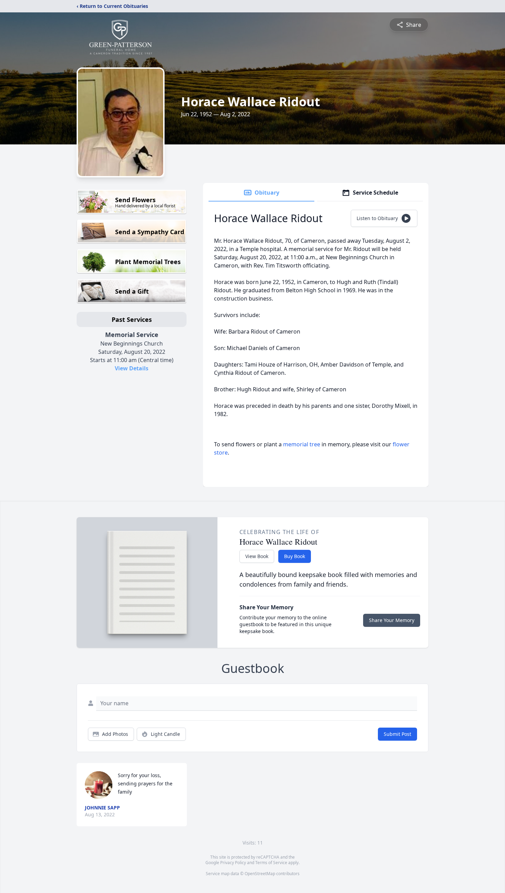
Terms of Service (271, 862)
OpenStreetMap (260, 873)
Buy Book (294, 556)
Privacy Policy (233, 862)
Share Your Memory (391, 620)
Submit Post (397, 734)
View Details (131, 368)
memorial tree (301, 444)
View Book (256, 556)
